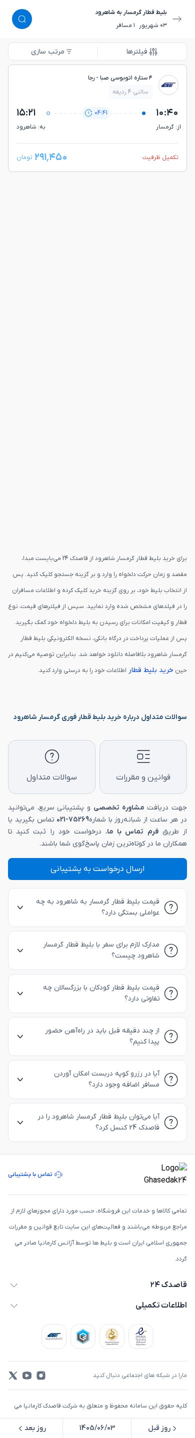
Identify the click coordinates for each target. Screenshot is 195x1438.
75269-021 (72, 819)
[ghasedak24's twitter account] (13, 1375)
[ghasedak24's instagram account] (41, 1375)
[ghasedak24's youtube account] (27, 1375)
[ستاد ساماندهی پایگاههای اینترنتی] (112, 1336)
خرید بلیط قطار (150, 670)
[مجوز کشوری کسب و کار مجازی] (83, 1336)
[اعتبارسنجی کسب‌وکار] (141, 1336)
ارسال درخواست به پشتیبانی (97, 869)
